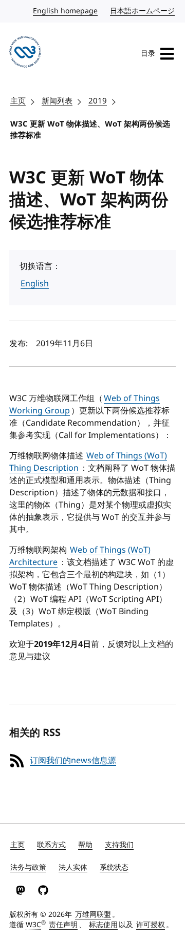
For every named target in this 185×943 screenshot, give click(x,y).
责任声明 (63, 924)
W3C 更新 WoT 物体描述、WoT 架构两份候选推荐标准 (90, 129)
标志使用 (103, 924)
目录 (148, 53)
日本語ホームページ (143, 11)
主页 (18, 101)
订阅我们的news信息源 (73, 761)
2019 (97, 101)
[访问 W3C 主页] (25, 53)
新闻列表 (57, 101)
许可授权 (150, 924)
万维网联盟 (93, 914)
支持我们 (119, 845)
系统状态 (114, 867)
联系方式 (51, 845)
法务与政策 (28, 867)
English (35, 284)
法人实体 (73, 867)
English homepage (66, 11)
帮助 (85, 845)
